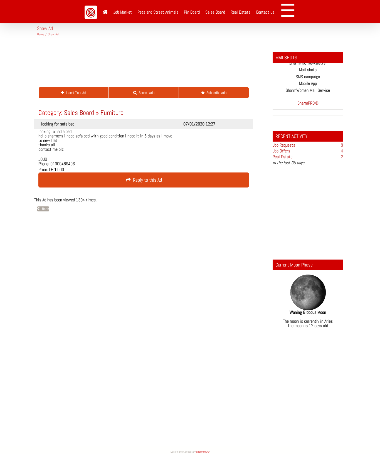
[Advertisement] (138, 64)
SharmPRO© (202, 451)
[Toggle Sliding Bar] (290, 11)
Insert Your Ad (75, 92)
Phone (43, 164)
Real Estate (282, 157)
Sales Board (79, 112)
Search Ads (145, 92)
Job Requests (284, 145)
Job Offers (281, 151)
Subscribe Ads (215, 92)
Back (44, 208)
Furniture (112, 112)
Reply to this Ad (146, 180)
